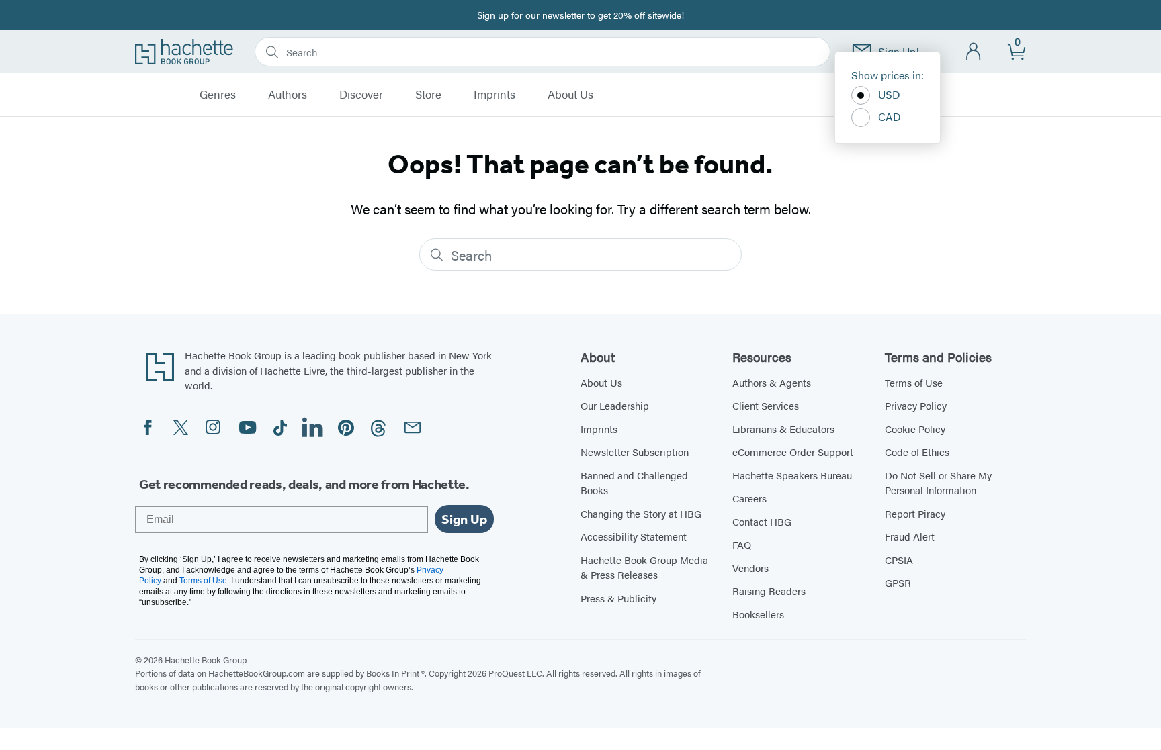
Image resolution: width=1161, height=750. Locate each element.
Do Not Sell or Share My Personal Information (938, 483)
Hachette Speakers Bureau (792, 475)
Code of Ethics (917, 451)
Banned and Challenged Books (634, 483)
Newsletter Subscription (634, 451)
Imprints (494, 94)
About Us (570, 94)
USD (889, 94)
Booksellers (758, 614)
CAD (889, 116)
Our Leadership (614, 405)
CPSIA (899, 560)
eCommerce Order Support (792, 451)
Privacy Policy (916, 405)
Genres (218, 94)
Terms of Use (914, 382)
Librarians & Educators (783, 429)
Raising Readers (769, 590)
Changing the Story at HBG (640, 513)
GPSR (898, 582)
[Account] (974, 52)
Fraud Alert (910, 536)
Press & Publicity (618, 598)
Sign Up (464, 519)
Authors (287, 94)
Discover (361, 94)
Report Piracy (915, 513)
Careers (749, 498)
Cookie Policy (915, 429)
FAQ (741, 544)
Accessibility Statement (633, 536)
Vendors (750, 568)
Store (428, 94)
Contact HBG (761, 521)
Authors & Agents (771, 382)
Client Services (765, 405)
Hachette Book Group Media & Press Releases (644, 567)
